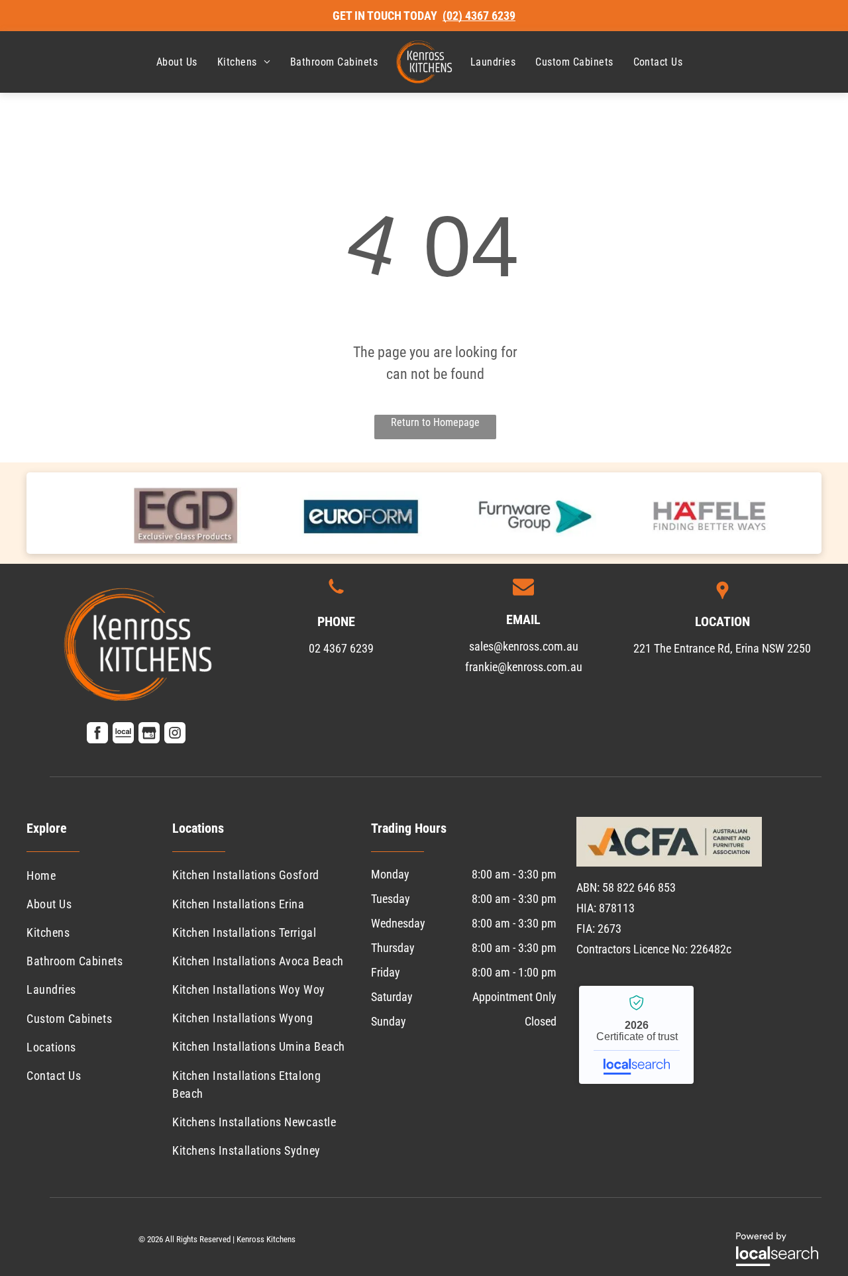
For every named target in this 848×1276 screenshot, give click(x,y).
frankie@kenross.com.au (523, 667)
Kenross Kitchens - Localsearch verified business (636, 1035)
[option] (186, 513)
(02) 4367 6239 (479, 16)
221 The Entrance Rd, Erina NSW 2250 (722, 648)
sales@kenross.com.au (523, 646)
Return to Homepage (435, 422)
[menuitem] (176, 62)
